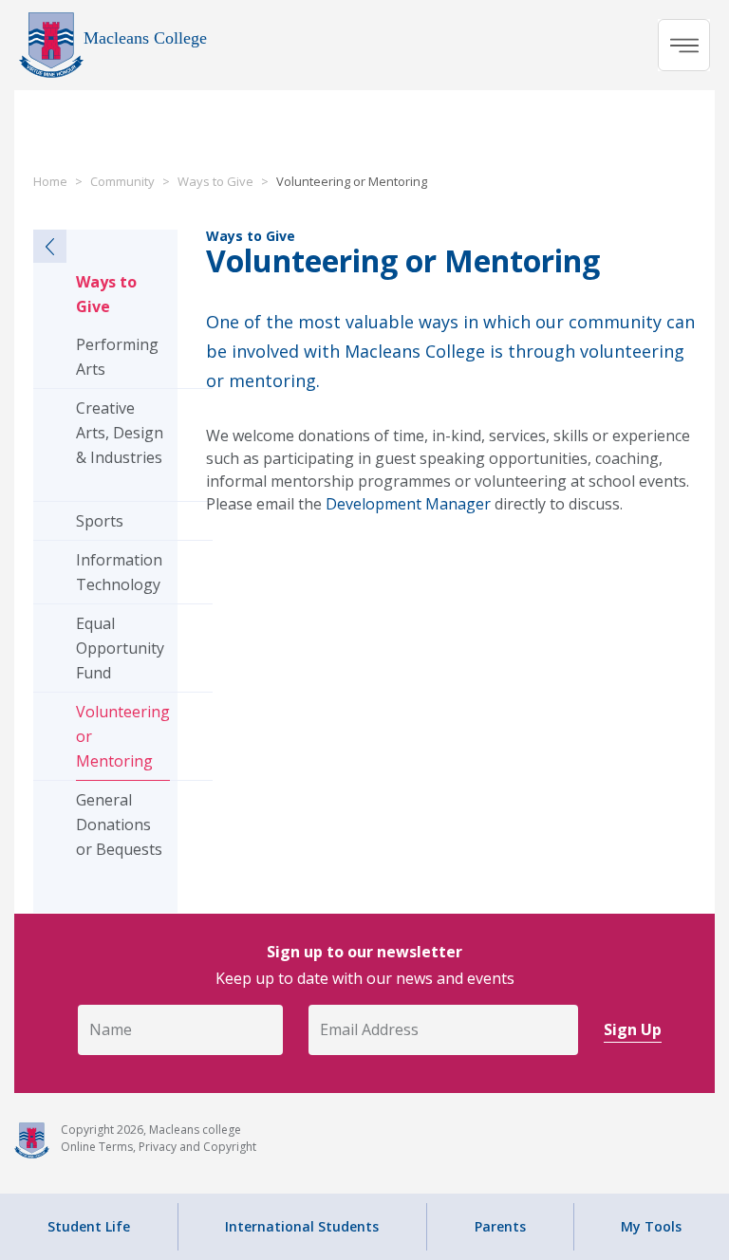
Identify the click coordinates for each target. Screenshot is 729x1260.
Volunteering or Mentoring (123, 736)
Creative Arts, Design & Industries (119, 433)
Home (50, 181)
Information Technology (119, 572)
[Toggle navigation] (684, 45)
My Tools (651, 1226)
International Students (302, 1226)
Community (122, 181)
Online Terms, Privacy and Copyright (158, 1147)
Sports (99, 520)
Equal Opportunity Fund (120, 648)
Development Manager (408, 503)
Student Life (88, 1226)
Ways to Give (215, 181)
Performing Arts (117, 357)
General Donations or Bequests (119, 824)
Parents (500, 1226)
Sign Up (633, 1029)
